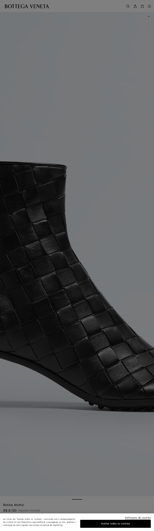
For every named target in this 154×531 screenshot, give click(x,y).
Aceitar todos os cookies (115, 523)
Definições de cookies (138, 518)
